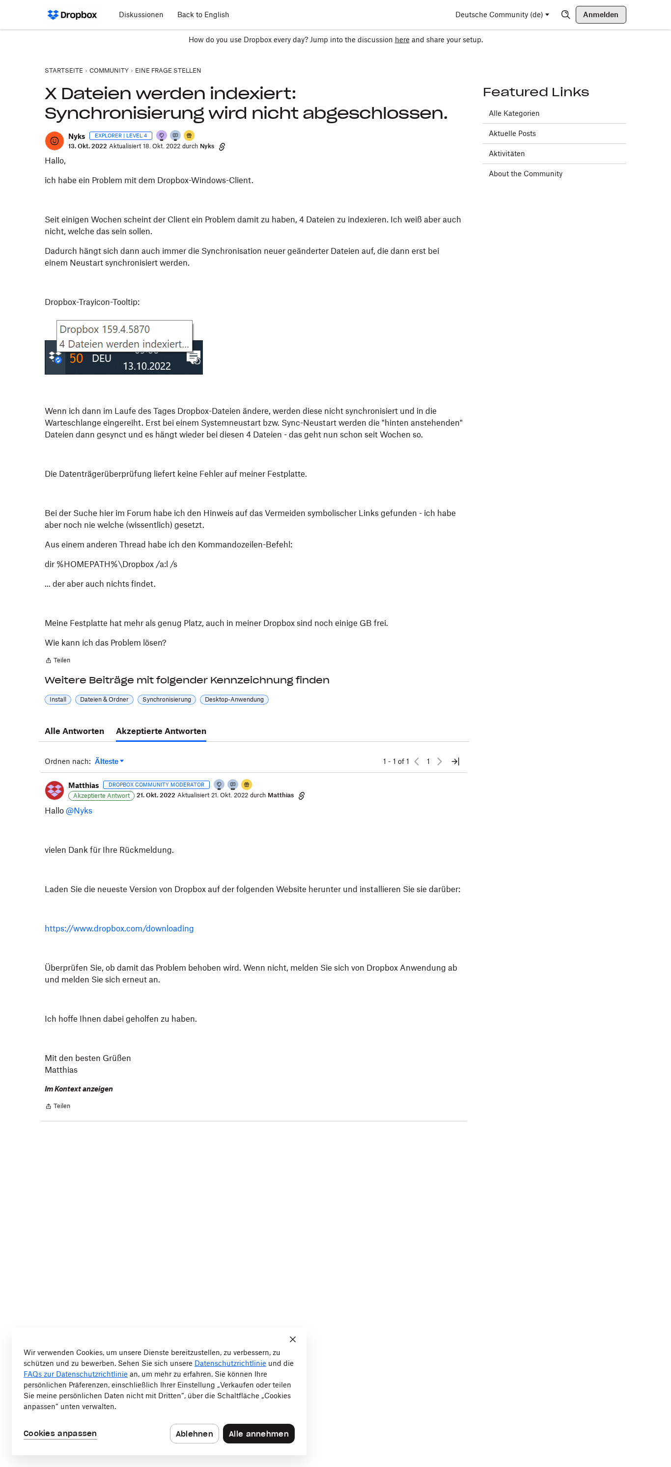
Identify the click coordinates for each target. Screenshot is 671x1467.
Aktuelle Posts (512, 133)
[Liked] (190, 136)
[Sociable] (233, 785)
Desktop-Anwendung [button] (234, 699)
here (402, 39)
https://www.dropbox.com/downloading (119, 928)
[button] (54, 141)
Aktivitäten (507, 153)
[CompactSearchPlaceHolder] (566, 15)
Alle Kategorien (514, 113)
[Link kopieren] (222, 146)
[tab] (74, 731)
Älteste (109, 761)
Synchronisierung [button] (166, 699)
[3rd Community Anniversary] (162, 136)
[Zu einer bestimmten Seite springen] (455, 761)
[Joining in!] (176, 136)
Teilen (57, 661)
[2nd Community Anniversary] (219, 785)
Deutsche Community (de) (499, 14)
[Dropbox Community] (72, 15)
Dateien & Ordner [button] (104, 699)
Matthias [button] (83, 785)
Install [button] (58, 699)
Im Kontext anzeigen (79, 1089)
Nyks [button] (76, 136)
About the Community (525, 173)
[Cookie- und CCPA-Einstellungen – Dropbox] (159, 1391)
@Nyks (79, 810)
